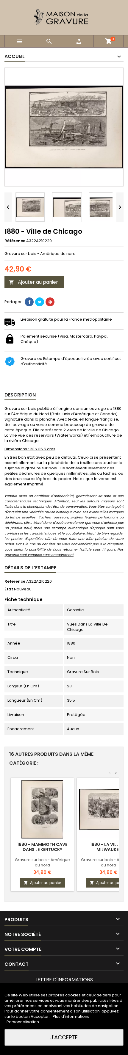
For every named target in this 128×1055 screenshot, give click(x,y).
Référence (14, 241)
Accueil (14, 56)
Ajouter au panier (33, 282)
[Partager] (29, 301)
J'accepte (64, 1037)
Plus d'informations (71, 1016)
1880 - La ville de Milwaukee (108, 846)
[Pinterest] (50, 301)
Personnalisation (23, 1022)
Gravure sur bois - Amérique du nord (42, 862)
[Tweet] (39, 301)
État (8, 589)
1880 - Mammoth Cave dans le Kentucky (42, 846)
